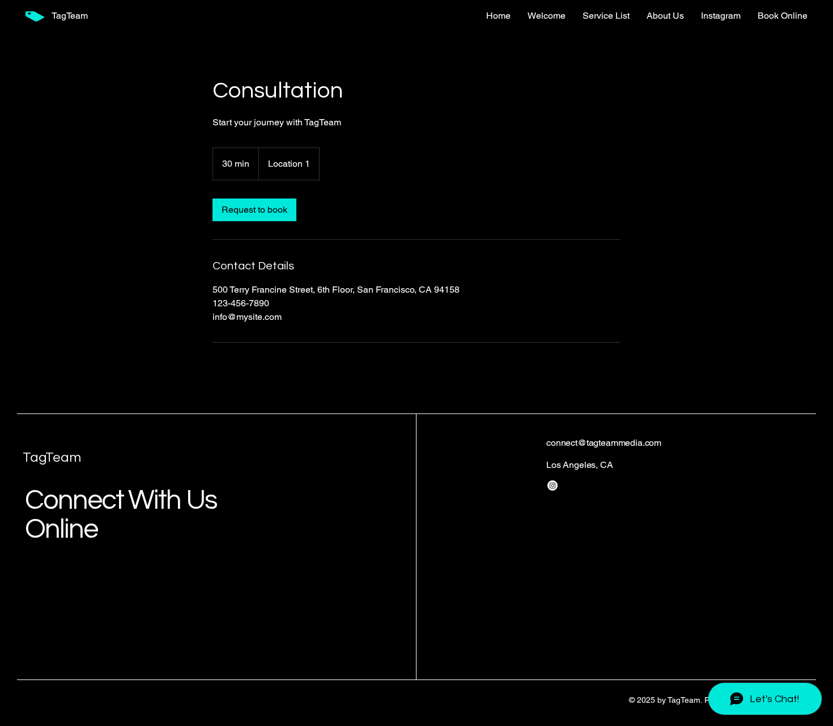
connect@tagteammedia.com (603, 442)
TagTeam (51, 457)
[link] (254, 210)
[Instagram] (552, 485)
